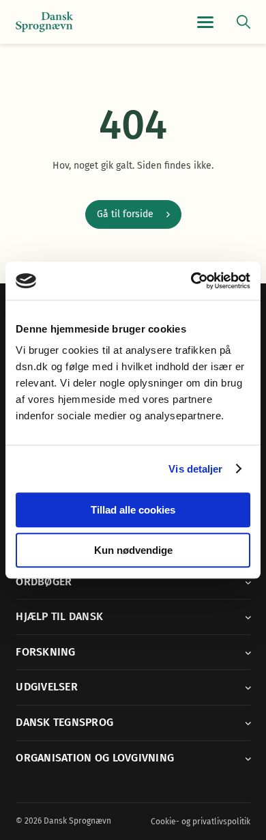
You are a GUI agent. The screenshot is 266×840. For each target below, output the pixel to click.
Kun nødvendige (133, 550)
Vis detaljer (195, 469)
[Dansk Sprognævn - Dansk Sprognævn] (44, 22)
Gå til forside (125, 214)
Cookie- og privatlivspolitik (200, 821)
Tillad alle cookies (133, 510)
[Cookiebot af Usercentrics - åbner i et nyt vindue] (191, 281)
